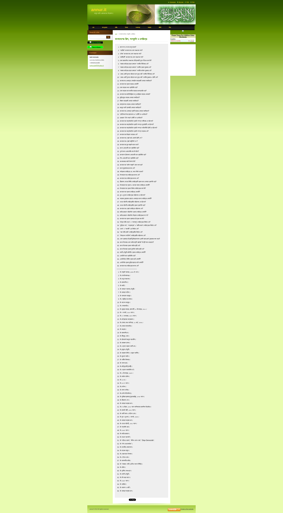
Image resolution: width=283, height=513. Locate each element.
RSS (187, 2)
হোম (116, 34)
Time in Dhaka (96, 43)
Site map (181, 2)
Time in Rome (96, 47)
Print (193, 2)
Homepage (173, 2)
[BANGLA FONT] (183, 31)
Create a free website (187, 509)
